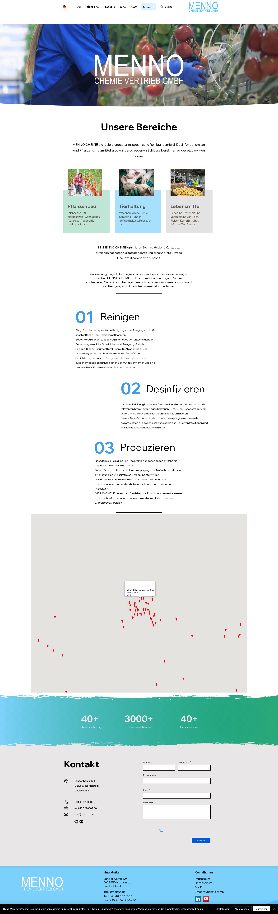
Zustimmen (262, 908)
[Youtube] (81, 821)
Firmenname (149, 775)
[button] (148, 6)
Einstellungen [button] (223, 908)
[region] (87, 202)
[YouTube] (206, 899)
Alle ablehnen (242, 908)
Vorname (147, 762)
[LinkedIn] (76, 821)
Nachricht (148, 802)
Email (145, 790)
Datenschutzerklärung (192, 908)
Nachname (183, 762)
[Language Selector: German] (66, 6)
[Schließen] (274, 908)
